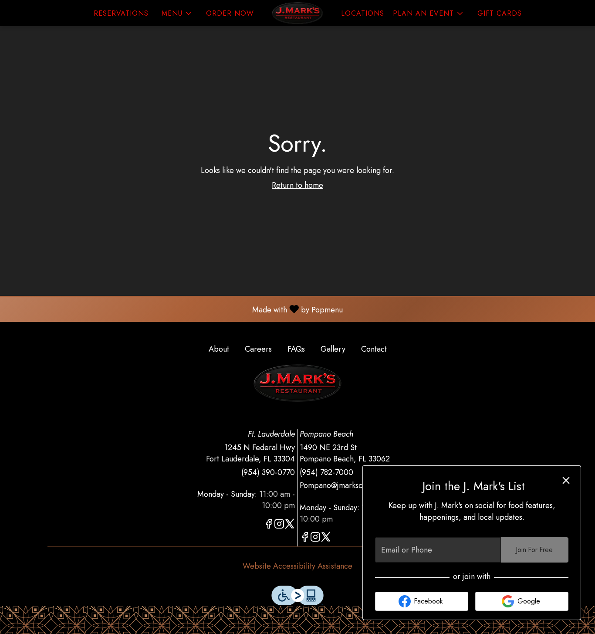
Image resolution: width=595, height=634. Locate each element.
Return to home (297, 185)
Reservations (121, 13)
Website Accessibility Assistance (297, 566)
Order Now (230, 13)
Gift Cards (499, 13)
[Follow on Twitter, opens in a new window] (289, 525)
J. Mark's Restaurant (297, 383)
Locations (362, 13)
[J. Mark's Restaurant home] (297, 13)
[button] (177, 13)
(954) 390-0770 (268, 472)
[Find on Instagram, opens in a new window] (279, 525)
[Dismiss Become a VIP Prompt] (566, 480)
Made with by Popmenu (175, 308)
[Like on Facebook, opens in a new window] (269, 525)
